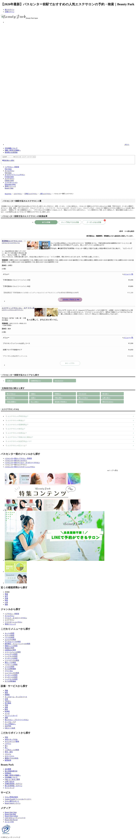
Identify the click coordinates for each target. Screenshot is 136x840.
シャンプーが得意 (11, 654)
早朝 (6, 705)
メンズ (7, 713)
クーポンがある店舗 (96, 221)
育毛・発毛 (9, 752)
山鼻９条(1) (106, 398)
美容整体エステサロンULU (12, 242)
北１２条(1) (35, 402)
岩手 (6, 596)
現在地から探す (8, 160)
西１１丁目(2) (83, 398)
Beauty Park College (11, 816)
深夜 (6, 707)
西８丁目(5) (11, 398)
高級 (6, 690)
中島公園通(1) (11, 402)
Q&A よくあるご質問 (12, 779)
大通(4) (33, 398)
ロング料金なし (10, 724)
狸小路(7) (105, 394)
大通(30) (9, 381)
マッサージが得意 (11, 658)
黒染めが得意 (9, 648)
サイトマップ (9, 788)
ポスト (126, 144)
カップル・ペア (10, 722)
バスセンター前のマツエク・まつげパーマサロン (22, 462)
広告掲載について (11, 148)
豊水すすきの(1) (107, 402)
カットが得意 (9, 633)
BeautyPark (8, 194)
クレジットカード (11, 715)
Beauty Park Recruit (11, 820)
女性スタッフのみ (11, 739)
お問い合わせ (9, 781)
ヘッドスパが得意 (11, 656)
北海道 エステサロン (30, 193)
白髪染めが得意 (10, 650)
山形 (6, 602)
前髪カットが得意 (11, 646)
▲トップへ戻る (112, 470)
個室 (6, 692)
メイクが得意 (9, 667)
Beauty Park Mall (10, 814)
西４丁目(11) (11, 394)
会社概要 (8, 769)
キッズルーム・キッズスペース (16, 697)
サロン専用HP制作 (11, 797)
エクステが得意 (10, 639)
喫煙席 (7, 695)
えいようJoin (9, 822)
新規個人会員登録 (11, 152)
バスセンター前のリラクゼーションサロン (20, 467)
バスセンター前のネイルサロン (16, 460)
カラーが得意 (9, 635)
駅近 (6, 709)
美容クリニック (10, 624)
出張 (6, 699)
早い (6, 748)
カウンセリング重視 (12, 741)
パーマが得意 (9, 637)
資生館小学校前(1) (61, 402)
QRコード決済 (10, 728)
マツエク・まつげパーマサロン (16, 618)
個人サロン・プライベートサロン (17, 720)
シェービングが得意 (12, 660)
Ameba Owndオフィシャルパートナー (18, 799)
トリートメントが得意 (13, 652)
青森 (6, 594)
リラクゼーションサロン (13, 622)
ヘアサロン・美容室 (12, 614)
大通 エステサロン (45, 193)
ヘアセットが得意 (11, 664)
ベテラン (8, 743)
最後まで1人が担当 (11, 758)
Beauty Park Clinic (11, 812)
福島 (6, 604)
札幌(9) (33, 394)
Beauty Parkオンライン (13, 803)
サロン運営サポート (12, 801)
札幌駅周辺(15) (36, 381)
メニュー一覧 (128, 274)
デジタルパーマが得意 (13, 641)
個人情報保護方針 (11, 771)
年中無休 (8, 703)
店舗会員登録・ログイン (13, 783)
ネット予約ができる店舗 (70, 222)
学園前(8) (58, 394)
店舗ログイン (9, 12)
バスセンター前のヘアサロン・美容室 (18, 458)
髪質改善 (8, 760)
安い (6, 746)
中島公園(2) (58, 398)
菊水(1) (81, 402)
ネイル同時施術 (10, 669)
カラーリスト (9, 756)
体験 (6, 717)
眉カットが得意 (10, 662)
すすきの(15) (59, 381)
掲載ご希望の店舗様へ (13, 150)
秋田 (6, 600)
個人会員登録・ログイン (13, 786)
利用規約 (8, 773)
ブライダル (9, 671)
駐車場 (7, 711)
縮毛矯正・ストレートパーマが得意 (17, 644)
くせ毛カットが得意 (12, 750)
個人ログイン (9, 9)
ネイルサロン (9, 616)
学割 (6, 737)
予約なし (8, 701)
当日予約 (8, 726)
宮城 (6, 598)
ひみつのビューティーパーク (15, 818)
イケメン (8, 754)
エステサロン (18, 193)
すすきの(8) (82, 394)
